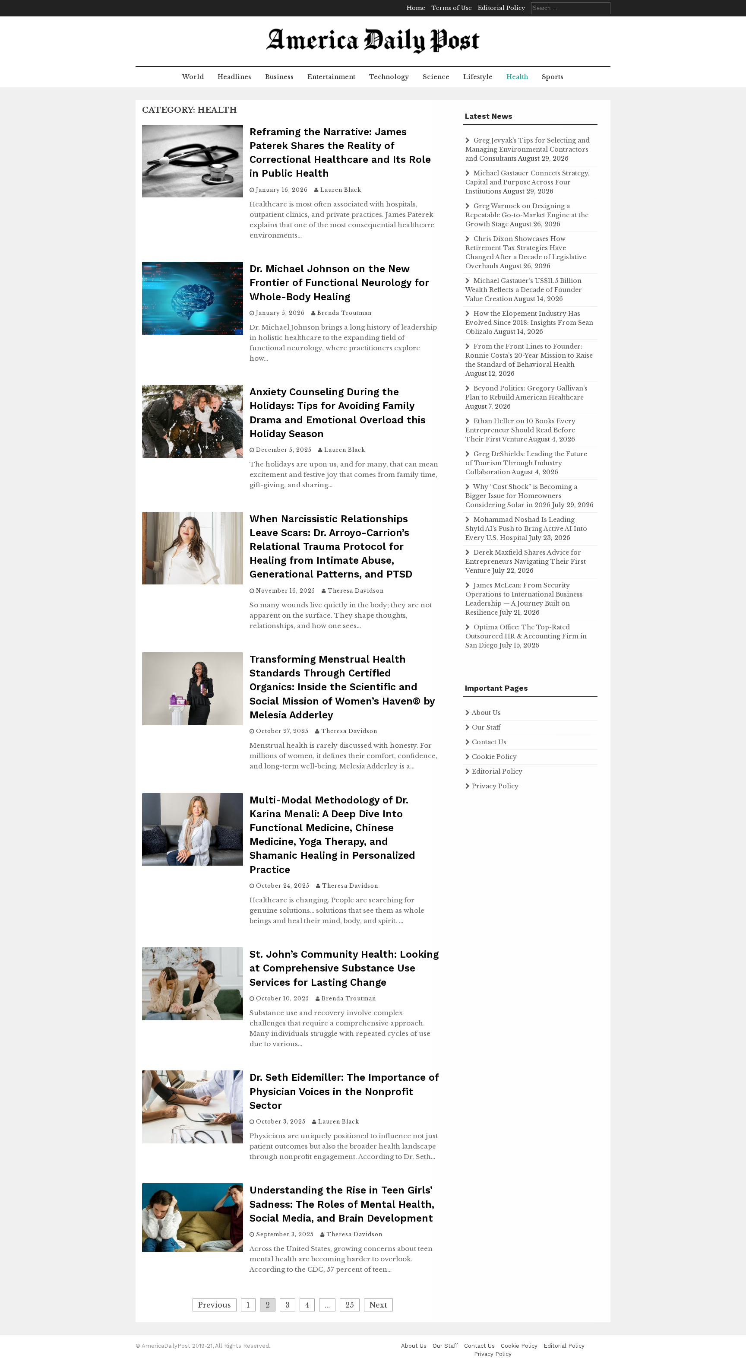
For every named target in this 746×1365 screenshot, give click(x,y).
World (193, 77)
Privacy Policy (495, 786)
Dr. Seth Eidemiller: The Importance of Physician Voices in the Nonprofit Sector (344, 1091)
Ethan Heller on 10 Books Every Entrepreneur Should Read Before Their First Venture (520, 430)
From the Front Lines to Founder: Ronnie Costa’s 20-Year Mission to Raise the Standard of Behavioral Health (529, 355)
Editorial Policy (501, 8)
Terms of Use (451, 8)
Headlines (234, 77)
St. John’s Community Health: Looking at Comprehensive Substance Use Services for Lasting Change (344, 968)
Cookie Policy (494, 757)
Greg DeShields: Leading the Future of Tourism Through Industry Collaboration (526, 463)
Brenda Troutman (344, 313)
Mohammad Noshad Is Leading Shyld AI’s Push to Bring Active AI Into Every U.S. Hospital (526, 529)
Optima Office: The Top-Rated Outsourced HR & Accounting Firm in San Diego (526, 636)
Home (416, 8)
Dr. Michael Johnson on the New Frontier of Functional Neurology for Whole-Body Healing (339, 282)
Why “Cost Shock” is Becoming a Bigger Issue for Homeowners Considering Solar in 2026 (521, 496)
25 (349, 1305)
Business (279, 77)
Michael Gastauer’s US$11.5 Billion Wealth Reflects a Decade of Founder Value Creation (523, 290)
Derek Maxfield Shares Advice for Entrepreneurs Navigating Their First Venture (525, 562)
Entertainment (331, 77)
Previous (214, 1305)
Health (517, 77)
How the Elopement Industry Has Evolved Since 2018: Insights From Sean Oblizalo (529, 323)
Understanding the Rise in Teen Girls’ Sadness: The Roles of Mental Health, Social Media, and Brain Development (342, 1204)
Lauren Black (340, 190)
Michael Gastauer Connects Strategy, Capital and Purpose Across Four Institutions (527, 182)
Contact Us (489, 742)
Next (378, 1305)
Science (436, 77)
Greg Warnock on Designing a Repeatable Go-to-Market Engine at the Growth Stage (526, 215)
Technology (389, 77)
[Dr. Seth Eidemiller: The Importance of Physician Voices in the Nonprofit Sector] (192, 1140)
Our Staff (486, 727)
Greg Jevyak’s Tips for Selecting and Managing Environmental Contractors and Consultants (527, 149)
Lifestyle (478, 77)
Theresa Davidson (356, 590)
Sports (552, 77)
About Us (486, 713)
